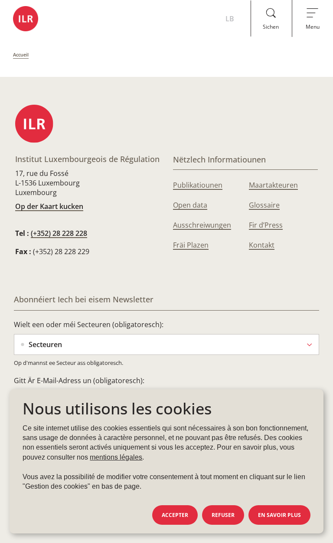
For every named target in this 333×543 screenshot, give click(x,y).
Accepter (175, 515)
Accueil (21, 54)
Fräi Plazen (191, 245)
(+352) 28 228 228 (59, 233)
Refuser (223, 515)
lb (229, 18)
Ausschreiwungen (202, 225)
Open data (190, 205)
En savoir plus (279, 515)
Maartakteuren (273, 185)
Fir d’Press (266, 225)
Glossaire (264, 205)
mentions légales (116, 457)
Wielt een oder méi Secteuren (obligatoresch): (88, 324)
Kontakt (261, 245)
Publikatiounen (197, 185)
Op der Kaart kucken (49, 206)
